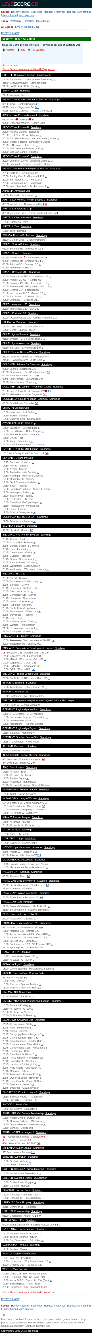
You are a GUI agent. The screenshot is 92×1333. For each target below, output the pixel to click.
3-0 (41, 261)
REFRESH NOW (10, 33)
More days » (43, 21)
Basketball (36, 11)
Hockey (15, 11)
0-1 (41, 347)
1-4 (45, 257)
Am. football (84, 11)
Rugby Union (9, 15)
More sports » (26, 15)
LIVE (17, 26)
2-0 (48, 372)
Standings (25, 90)
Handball (48, 11)
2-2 (50, 110)
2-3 (41, 248)
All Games (7, 26)
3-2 (49, 391)
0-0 (46, 453)
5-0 (39, 1215)
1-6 (34, 368)
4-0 (56, 213)
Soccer (5, 11)
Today (4, 21)
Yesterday (15, 21)
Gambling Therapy (35, 1326)
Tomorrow (28, 21)
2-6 (45, 204)
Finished (26, 26)
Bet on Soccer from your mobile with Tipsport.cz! (28, 69)
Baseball (71, 11)
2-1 (38, 104)
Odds (36, 26)
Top (3, 1314)
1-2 (35, 851)
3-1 (43, 338)
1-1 (37, 107)
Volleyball (60, 11)
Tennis (25, 11)
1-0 (33, 119)
